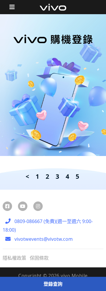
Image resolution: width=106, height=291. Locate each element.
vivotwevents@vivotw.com (43, 239)
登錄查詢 (53, 284)
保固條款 (39, 258)
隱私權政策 (14, 258)
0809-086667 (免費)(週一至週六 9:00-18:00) (48, 225)
